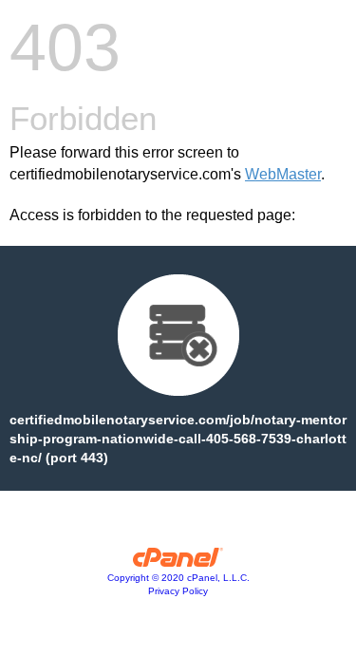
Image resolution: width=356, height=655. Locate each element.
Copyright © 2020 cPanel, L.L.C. (178, 577)
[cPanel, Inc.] (178, 562)
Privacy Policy (178, 591)
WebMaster (283, 174)
